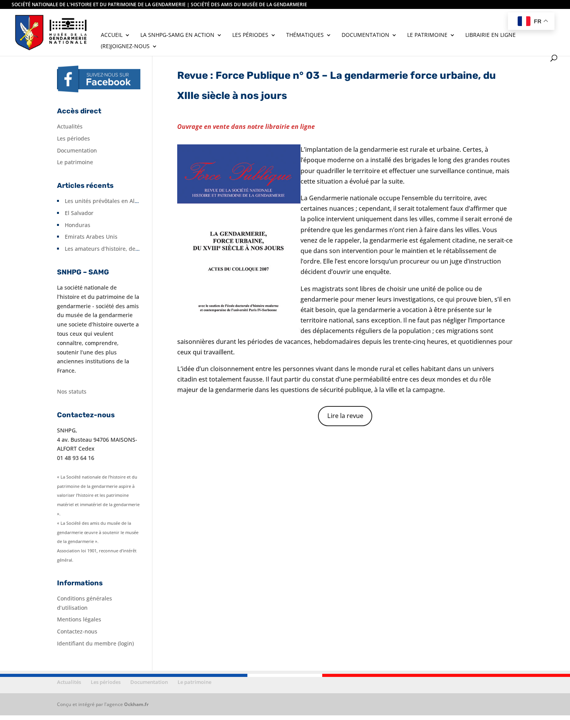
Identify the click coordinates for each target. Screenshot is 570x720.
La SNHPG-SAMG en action (177, 35)
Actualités (70, 126)
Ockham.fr (136, 704)
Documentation (365, 35)
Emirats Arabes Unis (91, 236)
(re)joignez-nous (125, 46)
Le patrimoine (427, 35)
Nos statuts (71, 391)
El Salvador (79, 213)
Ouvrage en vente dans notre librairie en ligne (246, 126)
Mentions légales (79, 619)
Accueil (112, 35)
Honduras (77, 225)
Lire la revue (345, 415)
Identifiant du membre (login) (95, 643)
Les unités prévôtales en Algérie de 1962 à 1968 (126, 201)
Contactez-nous (77, 631)
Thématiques (305, 35)
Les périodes (250, 35)
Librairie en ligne (490, 35)
